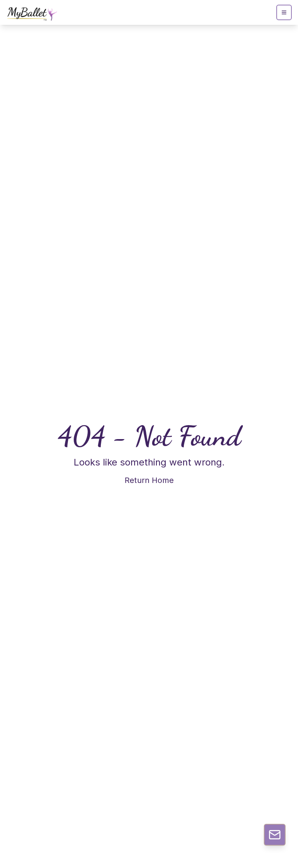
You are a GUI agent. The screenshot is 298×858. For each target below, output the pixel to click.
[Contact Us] (275, 835)
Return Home (149, 480)
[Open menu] (284, 12)
